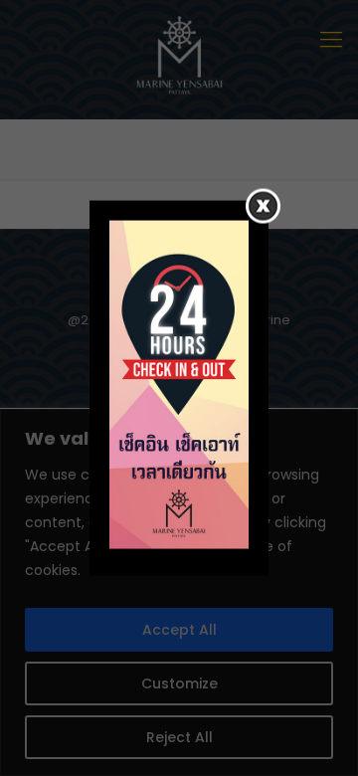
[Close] (263, 206)
